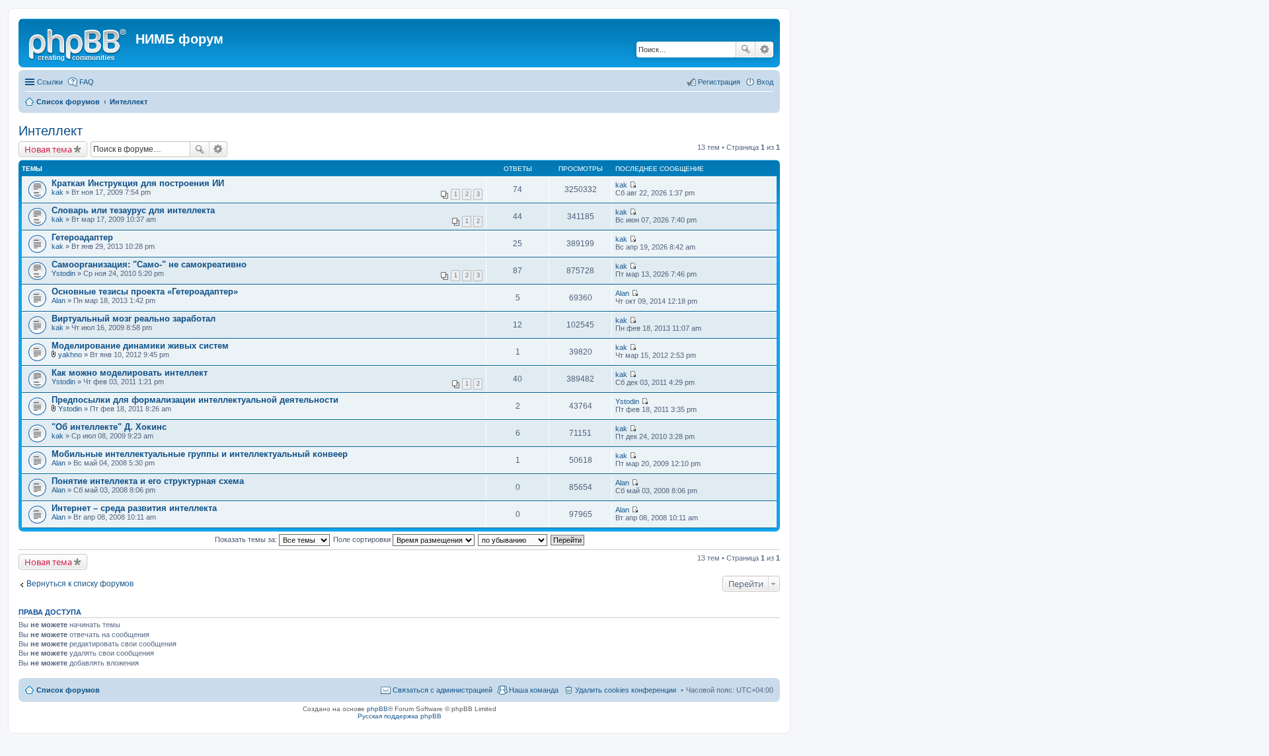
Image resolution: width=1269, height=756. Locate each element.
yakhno (70, 355)
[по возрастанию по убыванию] (513, 539)
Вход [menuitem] (765, 82)
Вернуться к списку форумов (80, 583)
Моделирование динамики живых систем (140, 346)
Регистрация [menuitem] (719, 82)
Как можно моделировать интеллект (130, 373)
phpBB (377, 708)
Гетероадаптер (82, 237)
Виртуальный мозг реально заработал (133, 319)
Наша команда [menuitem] (533, 690)
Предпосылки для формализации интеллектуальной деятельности (195, 400)
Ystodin (63, 273)
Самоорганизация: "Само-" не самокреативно (149, 264)
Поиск (745, 49)
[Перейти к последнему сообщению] (632, 185)
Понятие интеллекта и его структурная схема (148, 481)
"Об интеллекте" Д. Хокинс (109, 427)
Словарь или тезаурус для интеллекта (133, 210)
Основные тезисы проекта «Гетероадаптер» (145, 291)
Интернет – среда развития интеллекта (134, 508)
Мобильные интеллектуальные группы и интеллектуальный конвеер (200, 454)
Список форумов (68, 690)
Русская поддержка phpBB (400, 716)
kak (57, 192)
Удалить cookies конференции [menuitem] (625, 690)
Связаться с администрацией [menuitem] (442, 690)
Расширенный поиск (764, 49)
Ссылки (50, 82)
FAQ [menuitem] (86, 82)
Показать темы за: (247, 539)
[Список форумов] (78, 43)
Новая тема (48, 149)
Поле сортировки (363, 539)
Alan (58, 300)
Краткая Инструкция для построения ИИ (138, 183)
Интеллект (51, 130)
